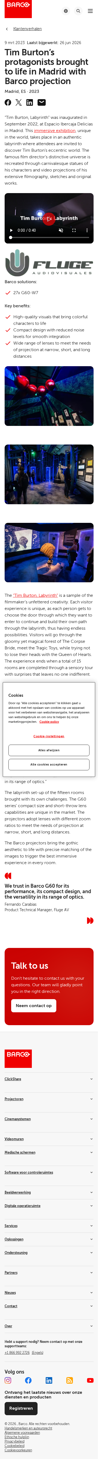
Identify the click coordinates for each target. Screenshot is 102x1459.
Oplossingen (14, 1239)
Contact (11, 1306)
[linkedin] (29, 102)
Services (11, 1226)
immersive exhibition (54, 130)
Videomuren (14, 1139)
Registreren (21, 1408)
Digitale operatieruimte (23, 1206)
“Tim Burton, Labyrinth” (35, 595)
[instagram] (8, 1380)
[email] (41, 102)
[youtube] (90, 1380)
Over (8, 1326)
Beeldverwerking (18, 1192)
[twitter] (19, 102)
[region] (48, 729)
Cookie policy (49, 722)
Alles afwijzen (49, 750)
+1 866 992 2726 (24, 1353)
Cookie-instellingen (48, 736)
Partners (11, 1273)
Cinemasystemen (18, 1119)
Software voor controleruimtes (29, 1172)
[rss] (69, 1380)
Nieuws (10, 1293)
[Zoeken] (78, 11)
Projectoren (14, 1099)
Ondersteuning (16, 1253)
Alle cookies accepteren (48, 764)
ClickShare (13, 1079)
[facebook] (8, 102)
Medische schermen (20, 1152)
